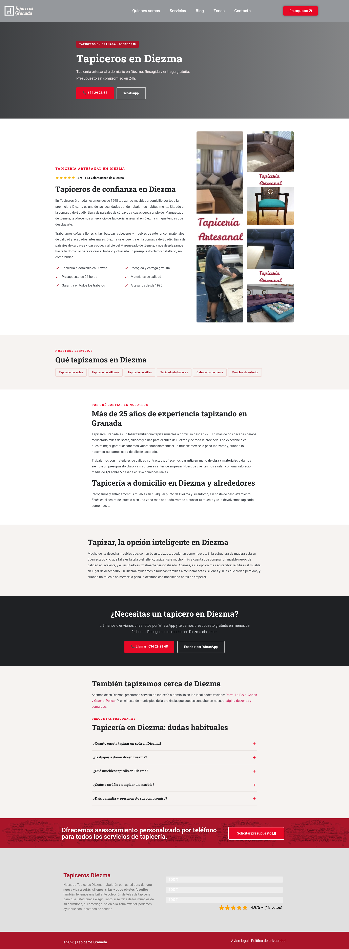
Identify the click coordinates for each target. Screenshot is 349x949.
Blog (200, 11)
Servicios (178, 11)
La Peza (240, 695)
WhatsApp (131, 93)
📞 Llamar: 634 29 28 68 (149, 646)
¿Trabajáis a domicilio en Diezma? (120, 757)
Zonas (219, 11)
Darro (229, 695)
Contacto (242, 11)
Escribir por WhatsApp (201, 647)
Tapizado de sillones (105, 372)
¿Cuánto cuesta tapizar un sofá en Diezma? (127, 743)
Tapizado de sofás (71, 372)
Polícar (111, 701)
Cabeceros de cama (210, 372)
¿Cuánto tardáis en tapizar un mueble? (123, 784)
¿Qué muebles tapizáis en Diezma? (120, 770)
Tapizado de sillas (140, 372)
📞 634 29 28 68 (95, 93)
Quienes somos (146, 11)
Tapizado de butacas (174, 372)
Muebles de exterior (245, 372)
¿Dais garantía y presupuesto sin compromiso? (130, 798)
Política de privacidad (268, 941)
